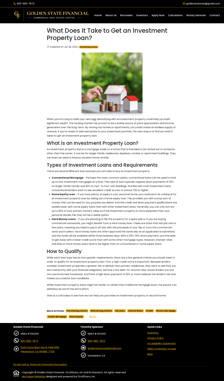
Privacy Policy (155, 338)
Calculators (175, 15)
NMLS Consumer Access (161, 349)
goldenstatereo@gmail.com (203, 3)
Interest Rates (135, 310)
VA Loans (120, 310)
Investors (142, 15)
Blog (150, 354)
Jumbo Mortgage (57, 316)
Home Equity (76, 316)
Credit (149, 310)
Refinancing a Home (101, 310)
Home (98, 15)
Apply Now (157, 15)
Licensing (152, 333)
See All (93, 316)
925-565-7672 (25, 3)
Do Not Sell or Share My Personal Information (40, 364)
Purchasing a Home (88, 47)
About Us (111, 15)
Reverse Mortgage (165, 310)
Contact (214, 15)
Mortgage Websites (34, 376)
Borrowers (126, 15)
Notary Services (196, 15)
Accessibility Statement (161, 343)
